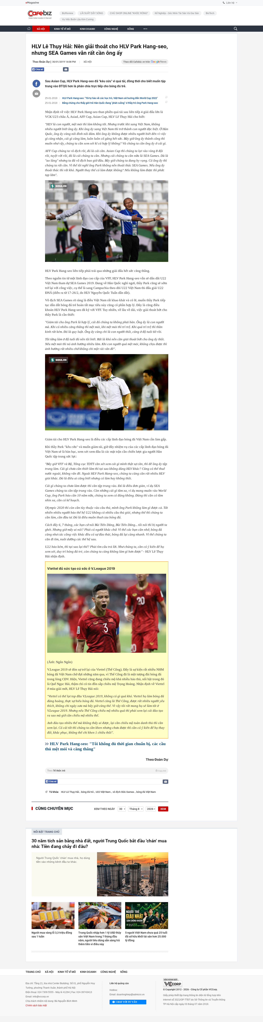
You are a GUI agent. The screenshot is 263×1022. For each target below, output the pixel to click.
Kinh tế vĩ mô (67, 971)
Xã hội (88, 61)
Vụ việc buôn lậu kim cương (78, 19)
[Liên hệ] (66, 69)
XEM (163, 808)
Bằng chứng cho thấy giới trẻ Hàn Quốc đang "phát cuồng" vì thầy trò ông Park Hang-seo (110, 102)
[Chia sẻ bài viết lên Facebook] (36, 83)
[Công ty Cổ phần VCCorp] (172, 982)
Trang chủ (33, 971)
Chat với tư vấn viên (126, 1002)
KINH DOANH (87, 28)
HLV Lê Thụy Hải (70, 791)
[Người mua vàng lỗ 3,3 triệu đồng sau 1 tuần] (53, 915)
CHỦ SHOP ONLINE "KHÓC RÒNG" (129, 13)
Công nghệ (108, 971)
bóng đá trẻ (87, 791)
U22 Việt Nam (103, 791)
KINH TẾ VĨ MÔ (62, 28)
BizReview (67, 13)
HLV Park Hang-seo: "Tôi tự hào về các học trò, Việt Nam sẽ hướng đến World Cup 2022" (110, 98)
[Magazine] (32, 3)
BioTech (210, 13)
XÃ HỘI (41, 28)
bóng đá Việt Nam (146, 791)
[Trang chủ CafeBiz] (29, 28)
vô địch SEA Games (124, 791)
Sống (123, 971)
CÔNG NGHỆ (111, 28)
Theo (106, 770)
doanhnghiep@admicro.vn (131, 994)
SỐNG (130, 28)
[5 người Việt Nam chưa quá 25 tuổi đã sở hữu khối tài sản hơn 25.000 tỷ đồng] (146, 915)
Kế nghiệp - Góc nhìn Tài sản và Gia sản (177, 13)
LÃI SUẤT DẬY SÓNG (91, 13)
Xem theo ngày (104, 808)
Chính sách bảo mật (36, 1005)
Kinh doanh (88, 971)
